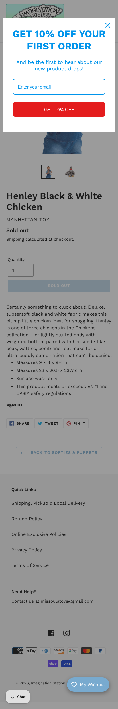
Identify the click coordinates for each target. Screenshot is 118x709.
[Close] (108, 25)
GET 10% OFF (59, 109)
